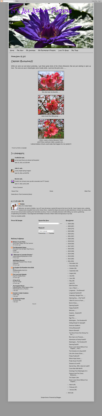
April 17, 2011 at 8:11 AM (22, 183)
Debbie (22, 204)
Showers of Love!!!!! (74, 363)
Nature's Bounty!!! (74, 330)
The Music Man (17, 300)
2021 (69, 236)
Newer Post (15, 191)
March (71, 384)
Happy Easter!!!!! (73, 308)
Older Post (87, 191)
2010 (69, 393)
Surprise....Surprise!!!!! (75, 313)
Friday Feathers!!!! (74, 356)
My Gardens (30, 50)
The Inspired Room (18, 286)
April (70, 283)
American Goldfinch (74, 325)
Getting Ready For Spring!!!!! (77, 323)
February (72, 387)
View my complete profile (18, 216)
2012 (69, 258)
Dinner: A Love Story (19, 242)
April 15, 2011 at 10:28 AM (22, 162)
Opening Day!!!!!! (73, 305)
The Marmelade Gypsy (19, 247)
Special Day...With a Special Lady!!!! (79, 366)
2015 (69, 251)
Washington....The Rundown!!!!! (78, 320)
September (72, 270)
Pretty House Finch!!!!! (75, 361)
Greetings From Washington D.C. (78, 371)
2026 (69, 223)
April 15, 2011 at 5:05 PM (22, 173)
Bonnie (17, 179)
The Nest (20, 50)
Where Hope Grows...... (75, 358)
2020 (69, 238)
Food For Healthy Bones (19, 276)
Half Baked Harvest (18, 260)
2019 (69, 241)
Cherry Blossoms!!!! (74, 328)
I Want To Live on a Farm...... (77, 300)
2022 (69, 233)
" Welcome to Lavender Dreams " (23, 254)
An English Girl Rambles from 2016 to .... (23, 268)
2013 (69, 256)
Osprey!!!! (71, 315)
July (70, 276)
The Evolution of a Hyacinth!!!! (77, 351)
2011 (69, 261)
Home (12, 50)
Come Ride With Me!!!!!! (75, 368)
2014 (69, 253)
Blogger (58, 397)
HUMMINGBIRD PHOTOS (20, 270)
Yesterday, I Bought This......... (77, 295)
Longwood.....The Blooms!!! (76, 290)
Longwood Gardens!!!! (75, 293)
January (71, 389)
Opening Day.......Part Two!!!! (77, 298)
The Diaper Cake (74, 377)
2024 (69, 228)
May (70, 280)
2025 (69, 226)
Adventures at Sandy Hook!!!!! (77, 339)
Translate (51, 233)
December (72, 263)
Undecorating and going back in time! (22, 256)
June (71, 278)
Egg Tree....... (72, 318)
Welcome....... (73, 310)
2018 (69, 243)
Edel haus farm (73, 285)
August (71, 273)
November (72, 266)
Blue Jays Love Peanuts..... (76, 337)
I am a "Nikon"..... (74, 288)
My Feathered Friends (47, 50)
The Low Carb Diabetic (20, 274)
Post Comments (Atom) (25, 194)
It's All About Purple (41, 10)
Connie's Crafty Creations (20, 293)
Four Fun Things (17, 281)
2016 (69, 248)
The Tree (74, 50)
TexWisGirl (18, 157)
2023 (69, 231)
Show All (34, 303)
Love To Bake (63, 50)
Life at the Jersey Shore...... (76, 353)
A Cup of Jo (16, 280)
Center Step (16, 294)
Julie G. (17, 168)
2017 (69, 246)
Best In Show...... (73, 303)
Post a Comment (18, 187)
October (71, 268)
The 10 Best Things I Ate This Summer (23, 243)
